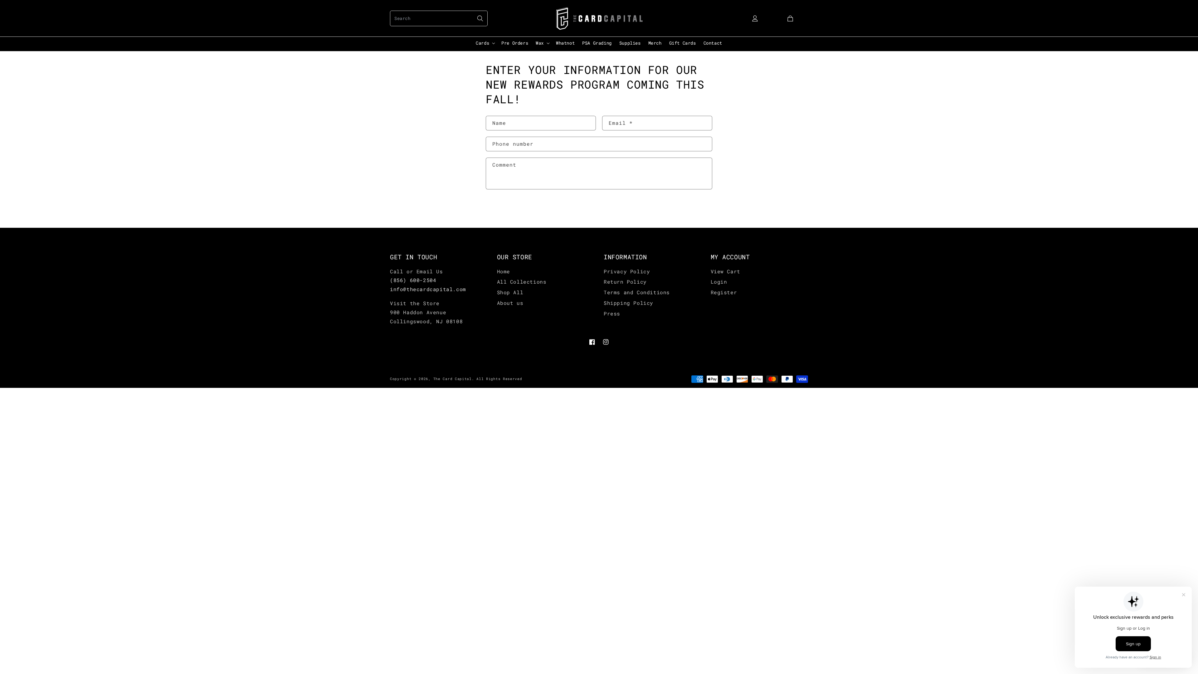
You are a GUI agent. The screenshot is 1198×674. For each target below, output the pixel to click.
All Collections (522, 281)
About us (510, 303)
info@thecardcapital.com (428, 289)
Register (724, 292)
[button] (439, 18)
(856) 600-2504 (413, 280)
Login (719, 281)
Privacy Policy (627, 271)
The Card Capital (452, 378)
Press (612, 313)
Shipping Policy (628, 303)
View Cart (725, 271)
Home (503, 271)
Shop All (510, 292)
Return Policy (625, 281)
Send (505, 209)
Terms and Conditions (637, 292)
